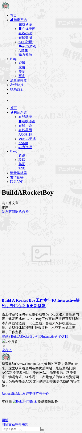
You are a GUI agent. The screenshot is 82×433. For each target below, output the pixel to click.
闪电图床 (30, 401)
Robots (6, 393)
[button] (5, 420)
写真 (22, 76)
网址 (5, 424)
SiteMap (16, 393)
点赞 (25, 212)
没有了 (7, 350)
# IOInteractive (46, 336)
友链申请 (29, 393)
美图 (22, 71)
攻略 (22, 67)
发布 (5, 212)
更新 (11, 212)
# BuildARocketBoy (22, 336)
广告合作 (42, 393)
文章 (11, 424)
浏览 (18, 212)
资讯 (22, 63)
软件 (18, 424)
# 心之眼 (62, 336)
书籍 (25, 424)
